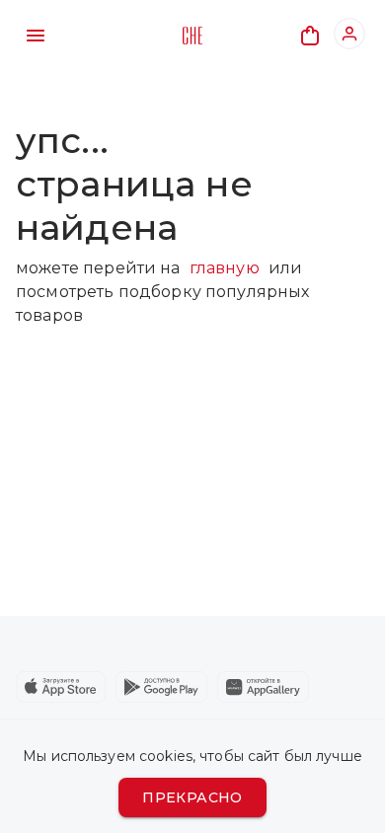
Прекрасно (192, 797)
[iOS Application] (61, 687)
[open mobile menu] (35, 35)
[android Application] (161, 687)
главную (225, 268)
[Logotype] (192, 35)
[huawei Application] (263, 687)
